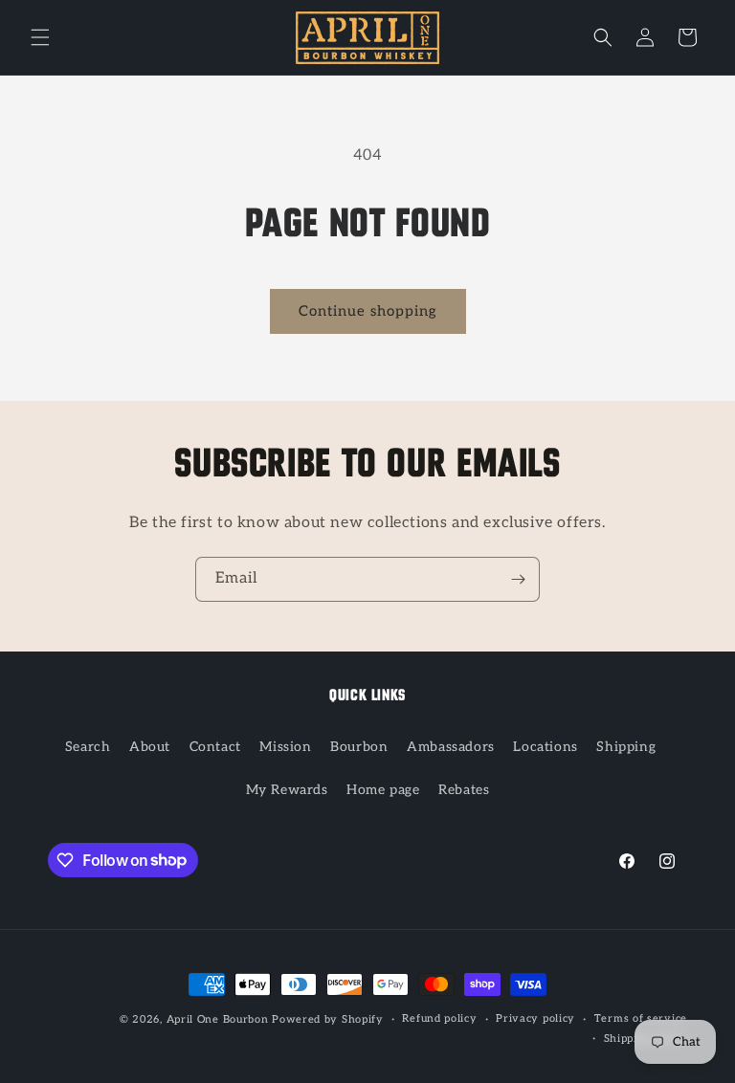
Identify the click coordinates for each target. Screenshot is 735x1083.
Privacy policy (535, 1018)
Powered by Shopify (328, 1019)
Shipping (626, 747)
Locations (545, 747)
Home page (382, 790)
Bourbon (359, 747)
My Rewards (287, 790)
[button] (40, 37)
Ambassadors (451, 747)
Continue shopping (368, 311)
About (149, 747)
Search (88, 747)
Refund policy (439, 1018)
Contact (215, 747)
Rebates (463, 790)
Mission (285, 747)
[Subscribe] (518, 579)
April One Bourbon (218, 1019)
